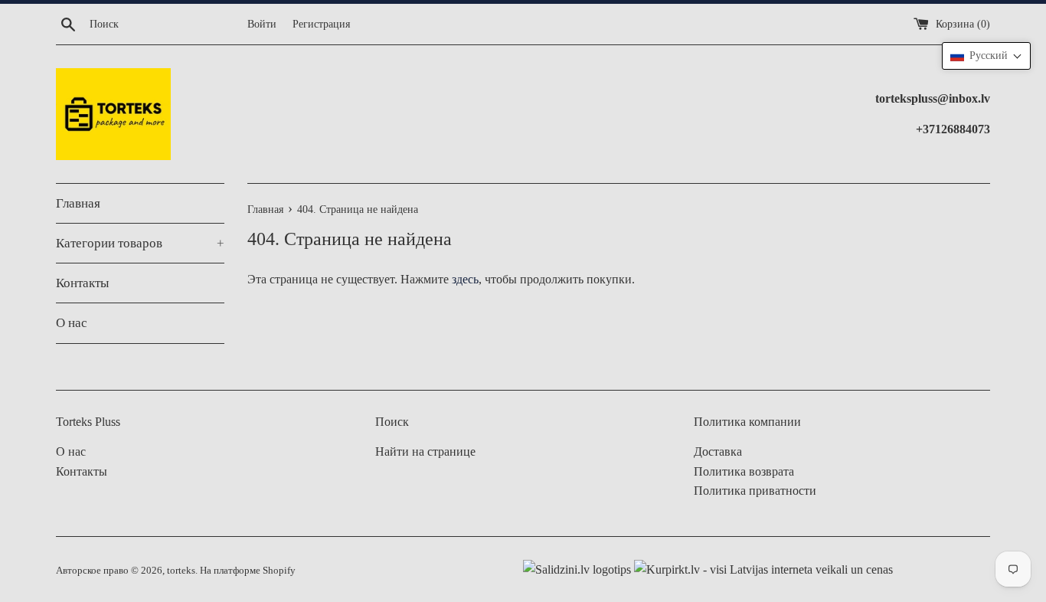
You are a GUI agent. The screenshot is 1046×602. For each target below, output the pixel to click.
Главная (78, 203)
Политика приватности (755, 490)
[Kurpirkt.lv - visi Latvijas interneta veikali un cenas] (762, 569)
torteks (181, 570)
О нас (71, 323)
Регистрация (321, 24)
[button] (986, 56)
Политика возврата (744, 471)
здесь (465, 279)
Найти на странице (425, 451)
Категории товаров (140, 243)
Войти (261, 24)
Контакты (82, 283)
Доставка (718, 451)
